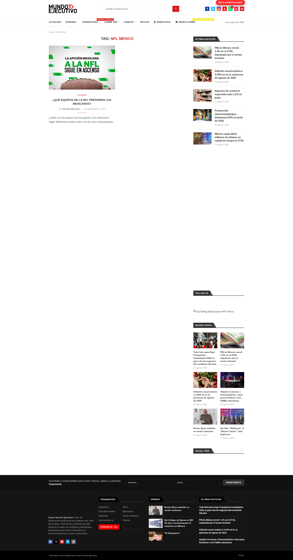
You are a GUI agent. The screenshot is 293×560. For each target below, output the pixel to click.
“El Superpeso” (172, 533)
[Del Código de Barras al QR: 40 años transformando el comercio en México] (156, 523)
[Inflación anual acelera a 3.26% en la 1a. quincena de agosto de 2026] (202, 75)
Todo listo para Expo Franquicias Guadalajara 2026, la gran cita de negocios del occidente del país (204, 358)
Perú (125, 507)
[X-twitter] (56, 542)
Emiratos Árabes (107, 511)
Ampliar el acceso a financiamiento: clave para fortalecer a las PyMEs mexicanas (231, 396)
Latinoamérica (106, 520)
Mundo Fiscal (163, 22)
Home (241, 555)
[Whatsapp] (230, 9)
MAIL (116, 527)
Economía (71, 22)
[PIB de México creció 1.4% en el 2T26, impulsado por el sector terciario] (202, 52)
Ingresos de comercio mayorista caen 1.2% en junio (228, 94)
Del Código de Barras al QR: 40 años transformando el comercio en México (179, 523)
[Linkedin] (68, 542)
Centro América (131, 516)
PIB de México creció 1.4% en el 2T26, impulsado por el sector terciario (228, 53)
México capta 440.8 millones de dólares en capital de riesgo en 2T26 (229, 137)
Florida (126, 520)
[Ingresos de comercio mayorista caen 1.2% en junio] (202, 95)
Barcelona (128, 511)
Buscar (175, 9)
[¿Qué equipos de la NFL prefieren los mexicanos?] (82, 68)
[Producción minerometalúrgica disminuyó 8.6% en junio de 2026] (202, 115)
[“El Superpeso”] (156, 536)
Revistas (144, 22)
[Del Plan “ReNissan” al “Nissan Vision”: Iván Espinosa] (232, 416)
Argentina (104, 507)
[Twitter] (213, 9)
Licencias (129, 22)
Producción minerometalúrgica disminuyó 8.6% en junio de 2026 (229, 115)
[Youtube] (224, 9)
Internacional (91, 21)
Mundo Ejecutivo (71, 108)
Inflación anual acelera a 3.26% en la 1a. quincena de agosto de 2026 (229, 74)
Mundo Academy (187, 21)
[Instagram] (219, 9)
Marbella (103, 516)
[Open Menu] (242, 9)
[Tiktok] (236, 9)
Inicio (51, 32)
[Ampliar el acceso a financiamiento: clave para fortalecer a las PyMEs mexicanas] (232, 380)
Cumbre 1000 (110, 22)
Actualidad (55, 22)
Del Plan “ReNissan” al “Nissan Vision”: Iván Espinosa (232, 431)
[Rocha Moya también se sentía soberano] (205, 416)
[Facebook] (207, 9)
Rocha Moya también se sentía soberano (204, 430)
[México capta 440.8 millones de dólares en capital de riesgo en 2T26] (202, 138)
